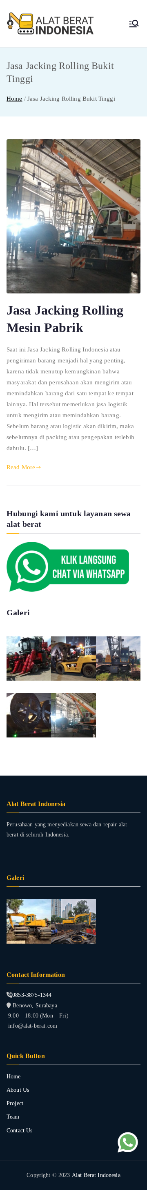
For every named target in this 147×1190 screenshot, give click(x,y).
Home (14, 1077)
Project (15, 1103)
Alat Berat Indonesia (96, 1175)
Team (13, 1117)
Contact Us (20, 1130)
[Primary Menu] (133, 23)
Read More (21, 467)
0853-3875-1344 (31, 995)
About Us (18, 1090)
